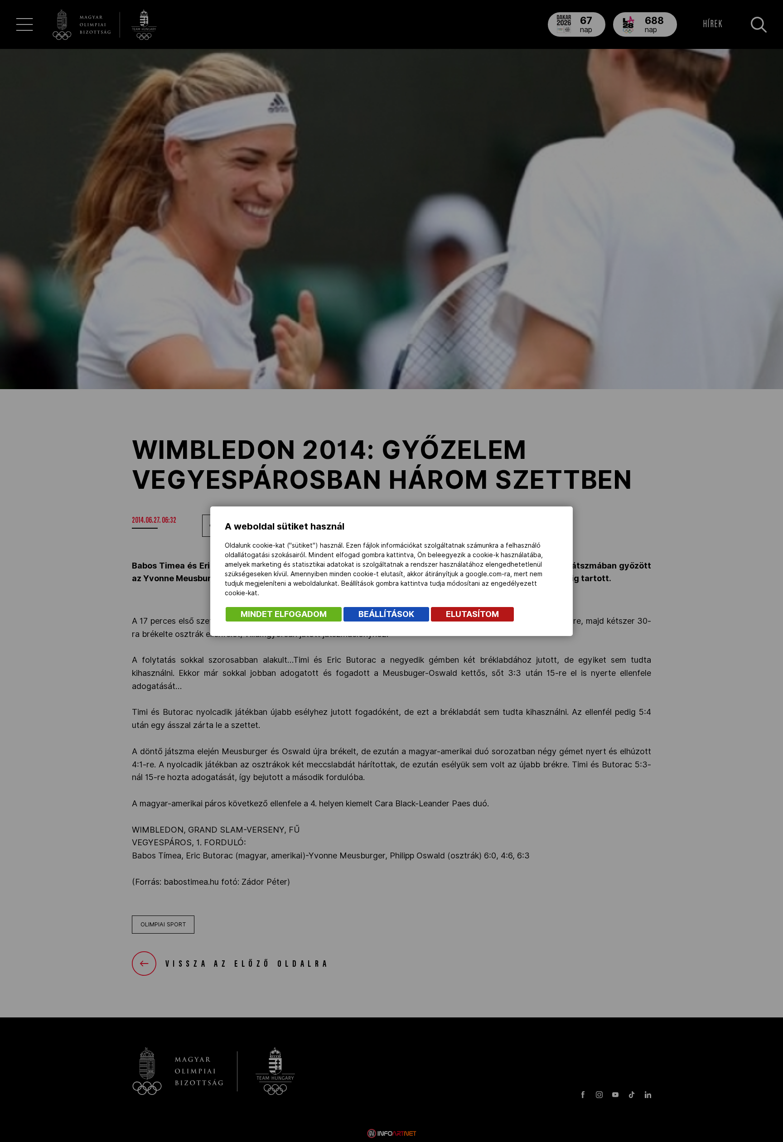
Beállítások (386, 614)
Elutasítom (472, 614)
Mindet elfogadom (284, 614)
